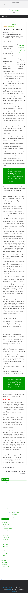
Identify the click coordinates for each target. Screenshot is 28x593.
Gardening (5, 535)
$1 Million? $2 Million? (8, 467)
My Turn (5, 542)
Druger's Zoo (6, 530)
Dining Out (5, 551)
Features (5, 26)
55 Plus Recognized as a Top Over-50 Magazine (15, 472)
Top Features (10, 26)
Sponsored (3, 560)
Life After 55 (5, 539)
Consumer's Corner (7, 528)
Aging (4, 526)
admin (14, 32)
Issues (2, 558)
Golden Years (6, 537)
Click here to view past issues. (14, 508)
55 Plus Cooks (6, 524)
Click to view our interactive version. (14, 506)
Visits (4, 555)
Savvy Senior (6, 544)
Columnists (4, 522)
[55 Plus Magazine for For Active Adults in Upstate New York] (3, 16)
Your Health (5, 546)
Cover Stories (6, 566)
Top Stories (4, 564)
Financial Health (6, 533)
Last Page (5, 553)
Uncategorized (4, 569)
